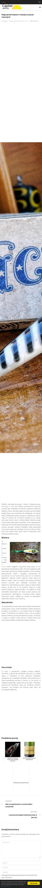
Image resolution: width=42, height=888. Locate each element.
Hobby (5, 21)
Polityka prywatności (5, 886)
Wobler (4, 567)
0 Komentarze (33, 21)
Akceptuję (33, 883)
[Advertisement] (21, 481)
